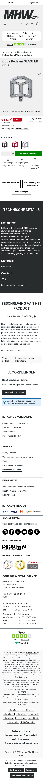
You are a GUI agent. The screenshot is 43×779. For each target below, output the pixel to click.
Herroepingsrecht (13, 735)
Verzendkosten (22, 129)
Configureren (15, 770)
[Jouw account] (32, 23)
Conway (29, 39)
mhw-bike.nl (21, 718)
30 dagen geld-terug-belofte (15, 423)
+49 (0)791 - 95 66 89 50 (13, 594)
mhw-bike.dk (12, 722)
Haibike (10, 36)
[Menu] (5, 23)
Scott (33, 33)
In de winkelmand (28, 153)
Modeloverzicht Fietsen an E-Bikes (18, 486)
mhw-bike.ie (8, 718)
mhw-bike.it (34, 714)
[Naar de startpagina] (21, 14)
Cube (25, 33)
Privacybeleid (30, 735)
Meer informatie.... (21, 765)
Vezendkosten (8, 431)
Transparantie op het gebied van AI (21, 743)
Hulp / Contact (9, 453)
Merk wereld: (13, 33)
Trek (21, 36)
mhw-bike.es (8, 714)
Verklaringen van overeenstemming (18, 457)
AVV (14, 739)
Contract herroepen (11, 470)
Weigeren (30, 770)
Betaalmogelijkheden (11, 436)
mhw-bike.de (13, 710)
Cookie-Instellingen (20, 731)
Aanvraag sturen (32, 111)
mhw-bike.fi (33, 718)
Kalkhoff (32, 36)
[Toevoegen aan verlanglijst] (39, 73)
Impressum (23, 739)
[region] (21, 92)
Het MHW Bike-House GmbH (15, 491)
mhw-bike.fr (21, 714)
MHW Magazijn (9, 495)
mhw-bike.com (27, 710)
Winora (13, 39)
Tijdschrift (34, 2)
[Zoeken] (20, 23)
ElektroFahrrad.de (27, 722)
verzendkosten (31, 653)
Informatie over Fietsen (13, 465)
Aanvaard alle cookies (22, 776)
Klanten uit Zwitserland (12, 427)
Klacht (5, 461)
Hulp (10, 2)
